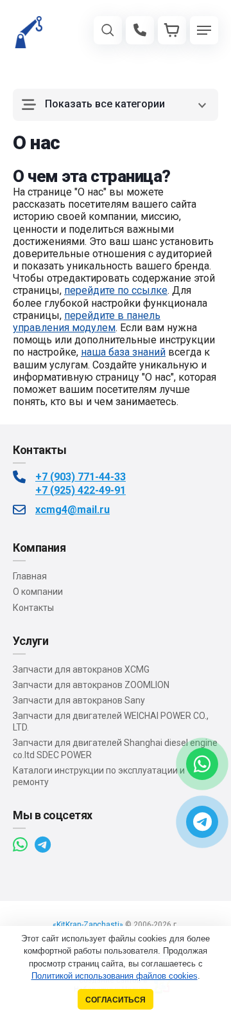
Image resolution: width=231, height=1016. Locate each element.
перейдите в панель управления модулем (86, 321)
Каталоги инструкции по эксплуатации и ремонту (99, 776)
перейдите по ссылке (115, 290)
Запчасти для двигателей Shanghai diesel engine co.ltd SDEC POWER (115, 748)
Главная (30, 576)
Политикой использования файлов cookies (114, 976)
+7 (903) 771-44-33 (80, 477)
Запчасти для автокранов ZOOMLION (91, 685)
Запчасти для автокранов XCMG (81, 669)
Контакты (33, 608)
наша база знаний (123, 352)
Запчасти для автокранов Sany (79, 700)
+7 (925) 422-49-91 (80, 490)
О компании (38, 591)
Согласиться (115, 999)
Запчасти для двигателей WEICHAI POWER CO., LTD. (111, 721)
